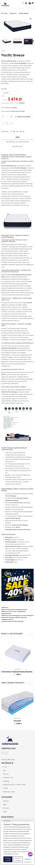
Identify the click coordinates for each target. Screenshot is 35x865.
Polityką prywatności (13, 854)
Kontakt (5, 788)
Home (5, 13)
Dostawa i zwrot (8, 777)
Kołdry (5, 811)
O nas (5, 767)
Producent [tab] (17, 146)
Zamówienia (7, 820)
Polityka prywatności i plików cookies (14, 784)
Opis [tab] (18, 137)
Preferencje (28, 859)
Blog (4, 770)
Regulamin (6, 781)
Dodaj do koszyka (23, 117)
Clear (3, 96)
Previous (2, 41)
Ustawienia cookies (9, 791)
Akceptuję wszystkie (8, 859)
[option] (17, 660)
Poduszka (6, 808)
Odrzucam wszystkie (18, 859)
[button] (30, 18)
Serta (3, 51)
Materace (13, 13)
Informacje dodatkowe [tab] (17, 142)
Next (33, 41)
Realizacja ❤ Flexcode (8, 759)
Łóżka (5, 804)
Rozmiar (4, 89)
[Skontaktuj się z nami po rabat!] (30, 854)
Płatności (6, 774)
